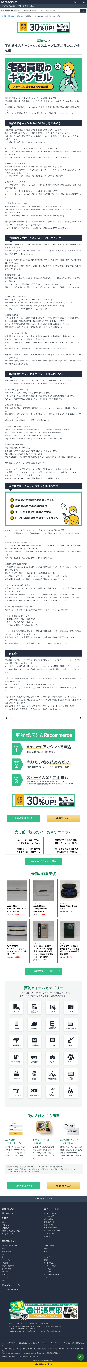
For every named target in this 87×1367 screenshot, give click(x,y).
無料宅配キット (49, 1222)
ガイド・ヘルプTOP (50, 1213)
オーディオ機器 (49, 1245)
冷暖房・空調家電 (8, 1266)
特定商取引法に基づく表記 (11, 1231)
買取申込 (5, 6)
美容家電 (5, 1271)
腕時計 (46, 1260)
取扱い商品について (50, 1228)
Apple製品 (5, 1274)
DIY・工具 (47, 1269)
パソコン (5, 1277)
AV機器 (46, 1248)
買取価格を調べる (24, 818)
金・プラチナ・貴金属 (51, 1274)
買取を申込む (65, 818)
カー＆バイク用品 (50, 1266)
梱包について (48, 1225)
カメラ (46, 1251)
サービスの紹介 (49, 1216)
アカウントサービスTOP (10, 1289)
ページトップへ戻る (43, 1199)
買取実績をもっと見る (43, 971)
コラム (31, 6)
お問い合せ (5, 1225)
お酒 (45, 1277)
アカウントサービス (80, 2)
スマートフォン (7, 1260)
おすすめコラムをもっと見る (43, 861)
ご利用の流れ (48, 1219)
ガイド (19, 6)
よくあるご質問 (49, 1233)
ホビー (46, 1254)
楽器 (3, 1280)
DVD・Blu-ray (6, 1251)
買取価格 (12, 6)
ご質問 (25, 6)
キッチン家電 (6, 1269)
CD (3, 1254)
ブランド (47, 1257)
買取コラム (5, 1222)
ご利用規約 (5, 1228)
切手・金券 (47, 1271)
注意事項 (47, 1236)
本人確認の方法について (52, 1230)
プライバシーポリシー (9, 1234)
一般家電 (5, 1263)
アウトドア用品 (49, 1263)
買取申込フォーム (8, 1213)
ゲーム (4, 1248)
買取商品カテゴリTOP (9, 1245)
